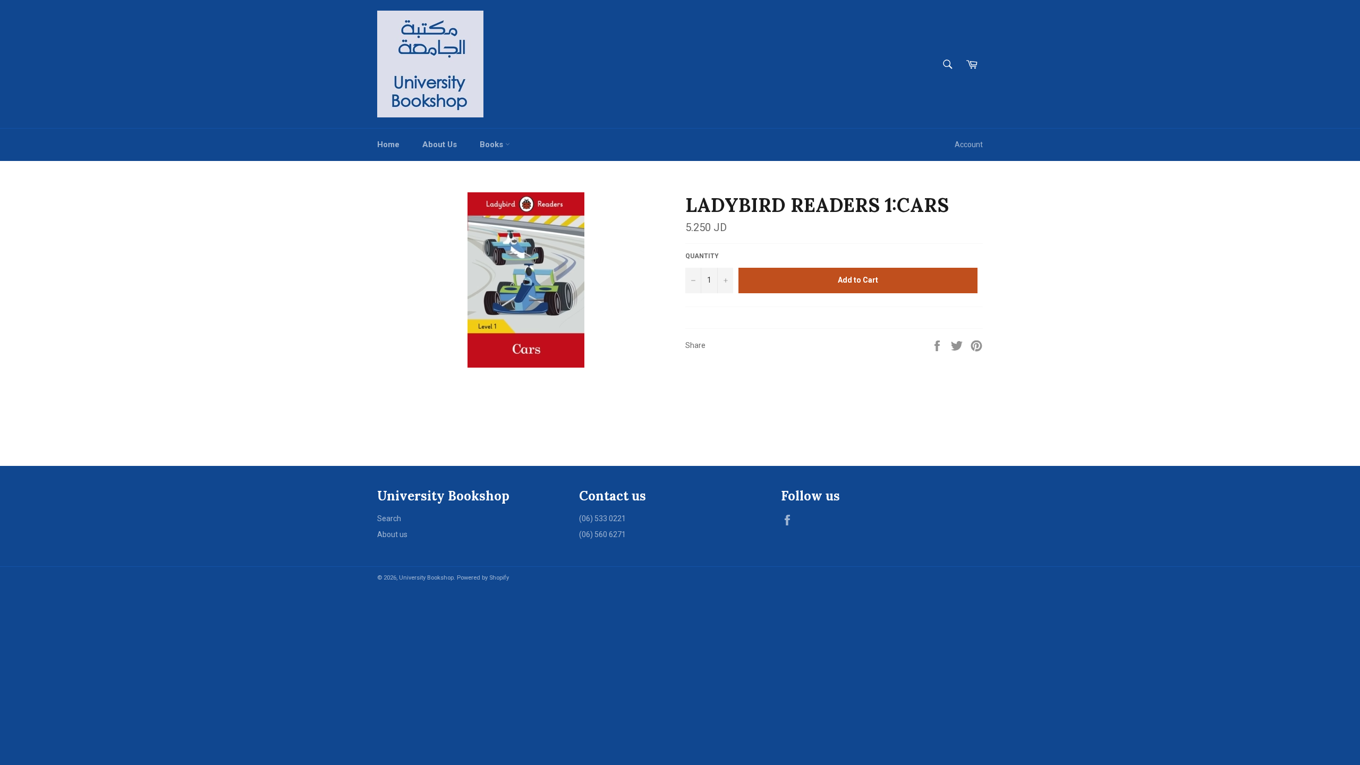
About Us (439, 144)
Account (969, 144)
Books (492, 144)
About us (392, 534)
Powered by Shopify (483, 577)
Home (388, 144)
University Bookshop (426, 577)
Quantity (702, 256)
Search (389, 518)
